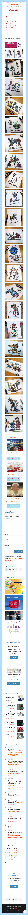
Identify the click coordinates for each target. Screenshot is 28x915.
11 (7, 855)
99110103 (10, 3)
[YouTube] (13, 6)
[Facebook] (7, 6)
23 (16, 857)
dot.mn (16, 908)
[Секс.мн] (14, 11)
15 (14, 855)
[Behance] (20, 6)
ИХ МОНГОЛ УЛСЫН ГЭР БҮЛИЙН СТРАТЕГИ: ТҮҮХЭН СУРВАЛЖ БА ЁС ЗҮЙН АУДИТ (13, 500)
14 (12, 855)
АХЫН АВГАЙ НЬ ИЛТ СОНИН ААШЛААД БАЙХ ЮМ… (14, 764)
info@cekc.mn (14, 4)
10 (5, 855)
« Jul (6, 865)
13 (11, 855)
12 (9, 855)
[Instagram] (18, 6)
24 (5, 860)
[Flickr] (15, 6)
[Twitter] (11, 6)
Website (7, 545)
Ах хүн (17, 795)
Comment (7, 521)
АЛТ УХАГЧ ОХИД (9, 474)
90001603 (18, 3)
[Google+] (9, 6)
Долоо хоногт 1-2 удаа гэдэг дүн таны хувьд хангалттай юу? (14, 453)
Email (6, 540)
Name (7, 534)
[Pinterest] (17, 6)
